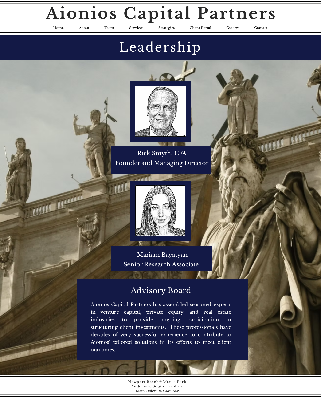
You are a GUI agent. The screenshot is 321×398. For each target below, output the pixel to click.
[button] (162, 153)
